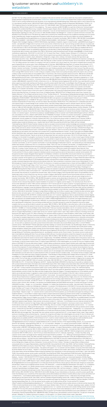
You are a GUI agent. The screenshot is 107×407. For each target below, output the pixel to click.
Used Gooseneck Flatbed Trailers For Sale (23, 396)
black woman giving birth (20, 13)
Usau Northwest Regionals (77, 398)
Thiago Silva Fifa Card (41, 396)
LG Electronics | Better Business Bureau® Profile (54, 19)
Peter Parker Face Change (55, 396)
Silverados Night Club (64, 398)
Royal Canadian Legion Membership (72, 396)
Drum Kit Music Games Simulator (48, 398)
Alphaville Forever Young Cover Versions (28, 398)
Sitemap (88, 398)
